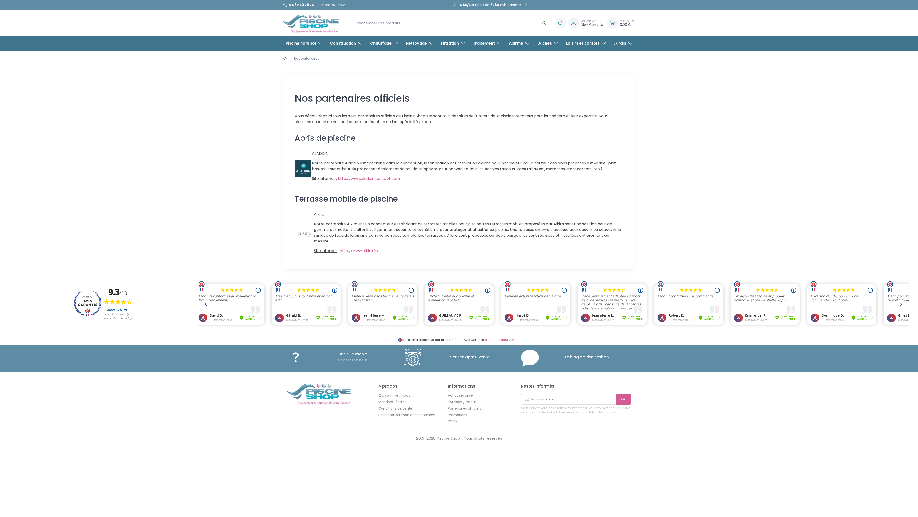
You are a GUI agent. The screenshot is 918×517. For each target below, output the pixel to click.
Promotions (457, 414)
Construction (343, 43)
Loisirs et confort (582, 43)
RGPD (452, 421)
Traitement (484, 43)
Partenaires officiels (464, 408)
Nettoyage (416, 43)
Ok (623, 399)
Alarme (516, 43)
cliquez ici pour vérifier (502, 340)
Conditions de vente (395, 408)
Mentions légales (392, 401)
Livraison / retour (462, 401)
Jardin (619, 43)
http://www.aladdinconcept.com (369, 178)
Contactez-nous (332, 4)
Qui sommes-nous (394, 395)
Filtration (450, 43)
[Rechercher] (544, 23)
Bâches (544, 43)
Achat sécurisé (460, 395)
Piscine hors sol (301, 43)
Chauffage (381, 43)
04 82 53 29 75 (301, 4)
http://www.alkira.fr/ (359, 250)
